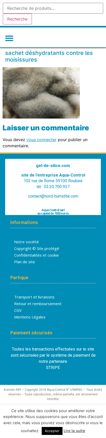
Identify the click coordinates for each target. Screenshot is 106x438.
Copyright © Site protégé (36, 248)
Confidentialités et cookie (36, 255)
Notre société (26, 241)
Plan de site (24, 261)
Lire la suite (74, 430)
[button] (9, 38)
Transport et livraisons (34, 296)
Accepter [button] (52, 431)
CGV (18, 310)
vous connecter (41, 139)
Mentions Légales (30, 316)
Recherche (17, 19)
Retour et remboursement (37, 303)
